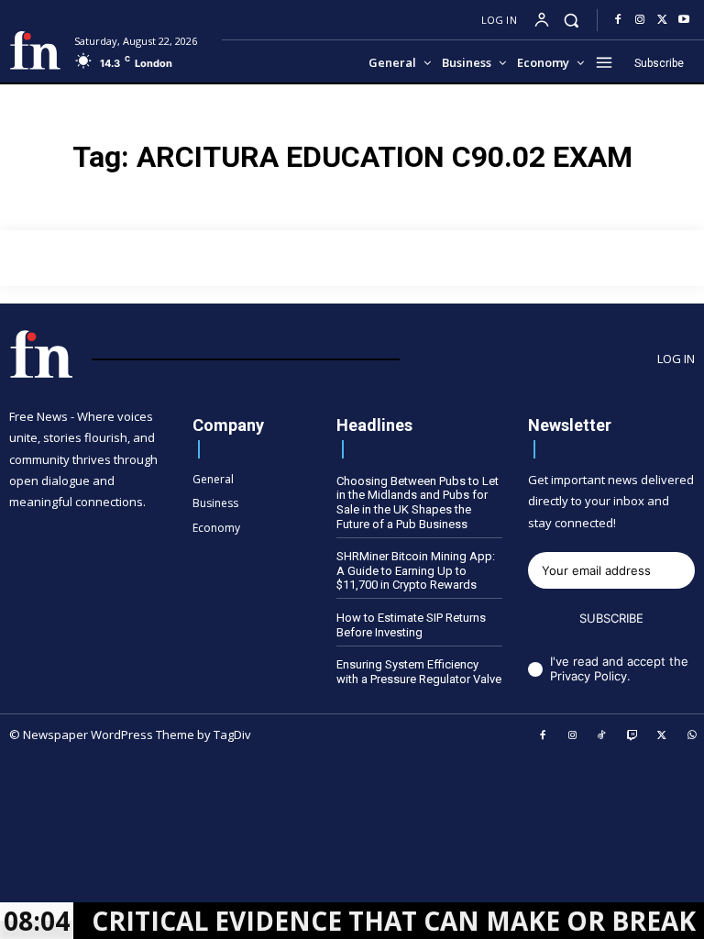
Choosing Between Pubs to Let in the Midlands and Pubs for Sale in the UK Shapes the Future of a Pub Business (417, 502)
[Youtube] (684, 20)
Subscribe (611, 618)
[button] (571, 19)
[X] (662, 20)
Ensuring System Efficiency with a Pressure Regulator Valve (418, 671)
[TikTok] (602, 736)
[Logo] (34, 50)
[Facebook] (618, 20)
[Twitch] (632, 736)
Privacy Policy (588, 675)
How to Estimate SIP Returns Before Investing (411, 625)
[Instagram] (640, 20)
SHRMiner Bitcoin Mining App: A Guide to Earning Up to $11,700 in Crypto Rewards (415, 570)
